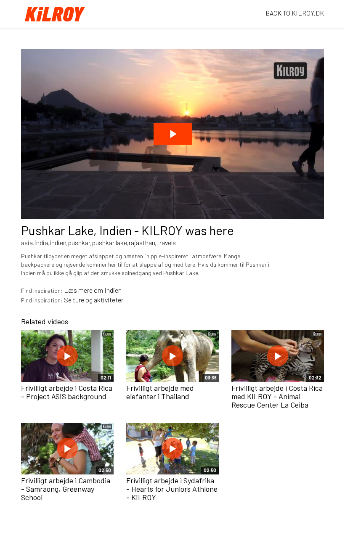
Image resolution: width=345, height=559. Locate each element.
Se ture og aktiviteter (93, 300)
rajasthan (142, 242)
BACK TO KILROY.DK (294, 13)
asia (27, 242)
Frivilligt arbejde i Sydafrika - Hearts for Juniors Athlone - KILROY (172, 489)
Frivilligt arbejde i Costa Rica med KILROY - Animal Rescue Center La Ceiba (277, 396)
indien (58, 242)
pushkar (79, 242)
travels (166, 242)
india (41, 242)
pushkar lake (109, 242)
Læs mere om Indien (93, 290)
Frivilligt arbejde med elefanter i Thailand (160, 392)
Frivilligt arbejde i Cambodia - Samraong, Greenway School (65, 489)
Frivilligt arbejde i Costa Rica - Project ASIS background (66, 392)
